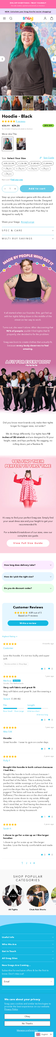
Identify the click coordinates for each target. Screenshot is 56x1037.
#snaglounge (27, 222)
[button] (4, 18)
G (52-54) (21, 169)
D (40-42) (35, 163)
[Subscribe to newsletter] (51, 982)
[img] (10, 644)
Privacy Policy (11, 1009)
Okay (27, 1016)
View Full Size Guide (28, 543)
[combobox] (44, 1034)
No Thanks (27, 1023)
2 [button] (26, 863)
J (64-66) (8, 174)
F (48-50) (8, 169)
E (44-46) (48, 163)
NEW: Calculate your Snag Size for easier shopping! (28, 12)
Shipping (14, 129)
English (45, 1034)
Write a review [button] (28, 623)
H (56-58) (34, 169)
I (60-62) (46, 169)
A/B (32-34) (9, 163)
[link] (45, 18)
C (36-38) (22, 163)
